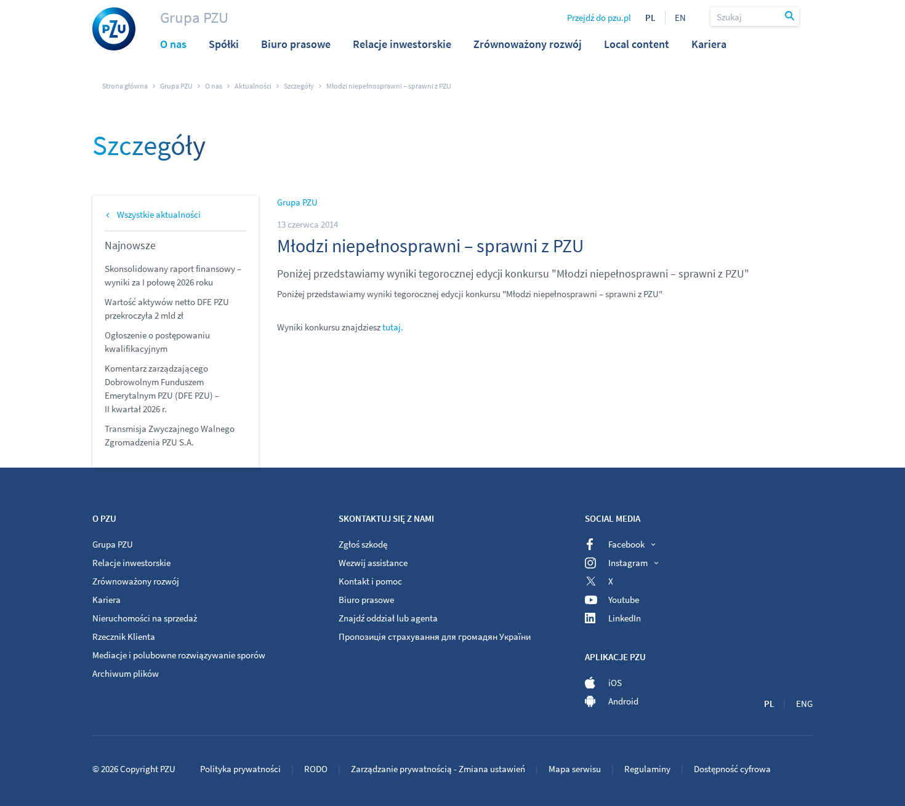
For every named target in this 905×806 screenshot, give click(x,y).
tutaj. (392, 327)
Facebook (626, 544)
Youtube (623, 599)
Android (623, 701)
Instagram (628, 563)
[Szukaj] (790, 16)
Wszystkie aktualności (159, 214)
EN (680, 17)
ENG (804, 703)
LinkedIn (624, 618)
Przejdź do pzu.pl (599, 17)
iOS (615, 682)
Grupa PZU (194, 17)
